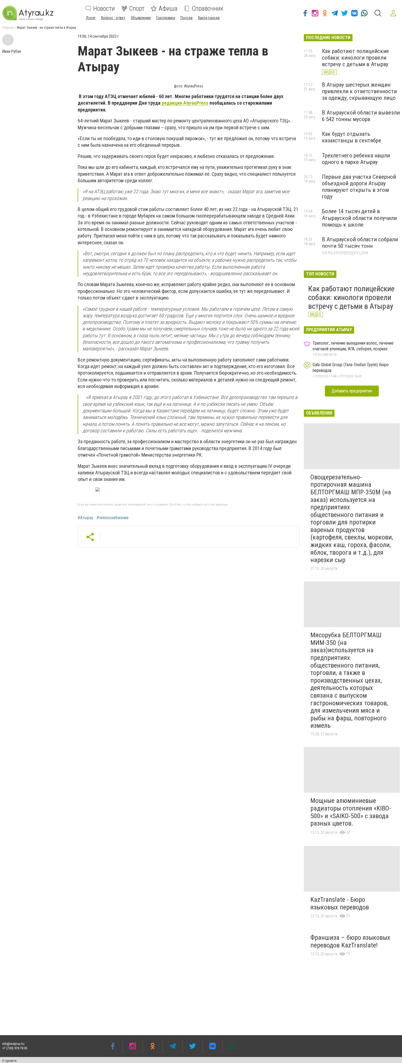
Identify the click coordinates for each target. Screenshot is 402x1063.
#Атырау (85, 517)
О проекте (9, 1061)
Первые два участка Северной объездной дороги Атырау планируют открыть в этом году (359, 187)
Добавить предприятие (351, 391)
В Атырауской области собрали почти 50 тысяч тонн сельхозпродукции (360, 246)
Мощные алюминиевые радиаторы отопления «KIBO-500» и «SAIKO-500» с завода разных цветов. (350, 812)
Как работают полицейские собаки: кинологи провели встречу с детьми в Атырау (355, 57)
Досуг (91, 18)
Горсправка (165, 18)
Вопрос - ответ (113, 18)
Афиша (168, 8)
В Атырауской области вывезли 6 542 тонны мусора (361, 115)
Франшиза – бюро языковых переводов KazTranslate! (350, 941)
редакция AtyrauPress (185, 103)
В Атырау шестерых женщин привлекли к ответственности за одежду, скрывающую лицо (359, 91)
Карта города (209, 18)
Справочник (207, 8)
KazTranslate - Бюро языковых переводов (339, 903)
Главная (8, 28)
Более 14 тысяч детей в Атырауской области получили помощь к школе (359, 218)
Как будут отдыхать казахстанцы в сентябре (351, 137)
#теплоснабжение (113, 517)
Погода (186, 18)
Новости (104, 8)
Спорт (136, 8)
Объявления (141, 18)
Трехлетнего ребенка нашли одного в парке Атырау (356, 158)
